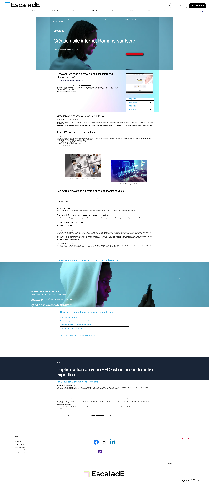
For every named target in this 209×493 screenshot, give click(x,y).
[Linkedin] (112, 442)
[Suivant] (179, 278)
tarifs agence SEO (66, 199)
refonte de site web (128, 122)
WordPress (89, 296)
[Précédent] (172, 278)
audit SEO (125, 19)
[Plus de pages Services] (145, 10)
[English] (202, 12)
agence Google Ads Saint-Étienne (80, 242)
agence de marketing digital (89, 150)
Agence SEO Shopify (19, 442)
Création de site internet (121, 122)
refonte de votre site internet (86, 85)
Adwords (63, 123)
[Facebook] (96, 442)
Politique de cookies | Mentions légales (173, 452)
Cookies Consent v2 (18, 441)
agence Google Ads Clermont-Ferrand (96, 237)
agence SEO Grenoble (66, 233)
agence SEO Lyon (70, 227)
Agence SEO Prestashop (19, 446)
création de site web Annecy (82, 246)
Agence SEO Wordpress (19, 444)
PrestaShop (57, 298)
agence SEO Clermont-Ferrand (69, 237)
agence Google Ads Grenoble (93, 233)
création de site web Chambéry (108, 250)
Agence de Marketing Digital (20, 449)
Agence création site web (20, 447)
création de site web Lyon (126, 227)
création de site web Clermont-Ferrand (111, 237)
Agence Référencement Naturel (21, 452)
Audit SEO (17, 433)
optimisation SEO (135, 122)
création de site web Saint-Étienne (109, 242)
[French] (200, 12)
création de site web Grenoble (117, 233)
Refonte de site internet (61, 210)
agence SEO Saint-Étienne (132, 241)
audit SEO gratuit (66, 91)
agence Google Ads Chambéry (87, 250)
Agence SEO (17, 435)
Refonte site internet (18, 439)
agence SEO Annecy (125, 245)
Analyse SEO (17, 436)
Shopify (93, 296)
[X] (104, 442)
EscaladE (176, 463)
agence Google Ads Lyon (98, 227)
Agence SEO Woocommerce (20, 450)
